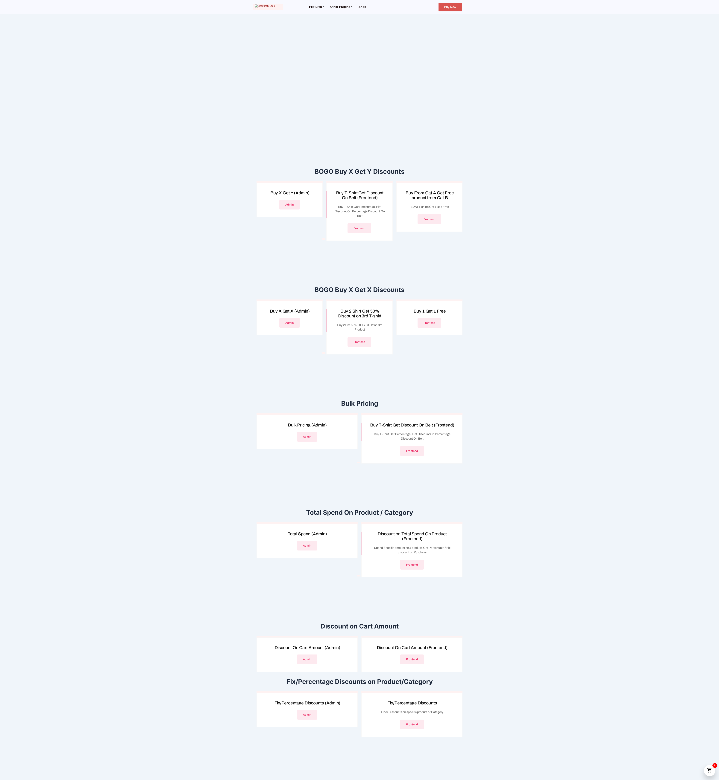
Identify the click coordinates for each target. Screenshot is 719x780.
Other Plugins (340, 6)
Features (315, 6)
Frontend (359, 228)
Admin (289, 204)
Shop (362, 6)
